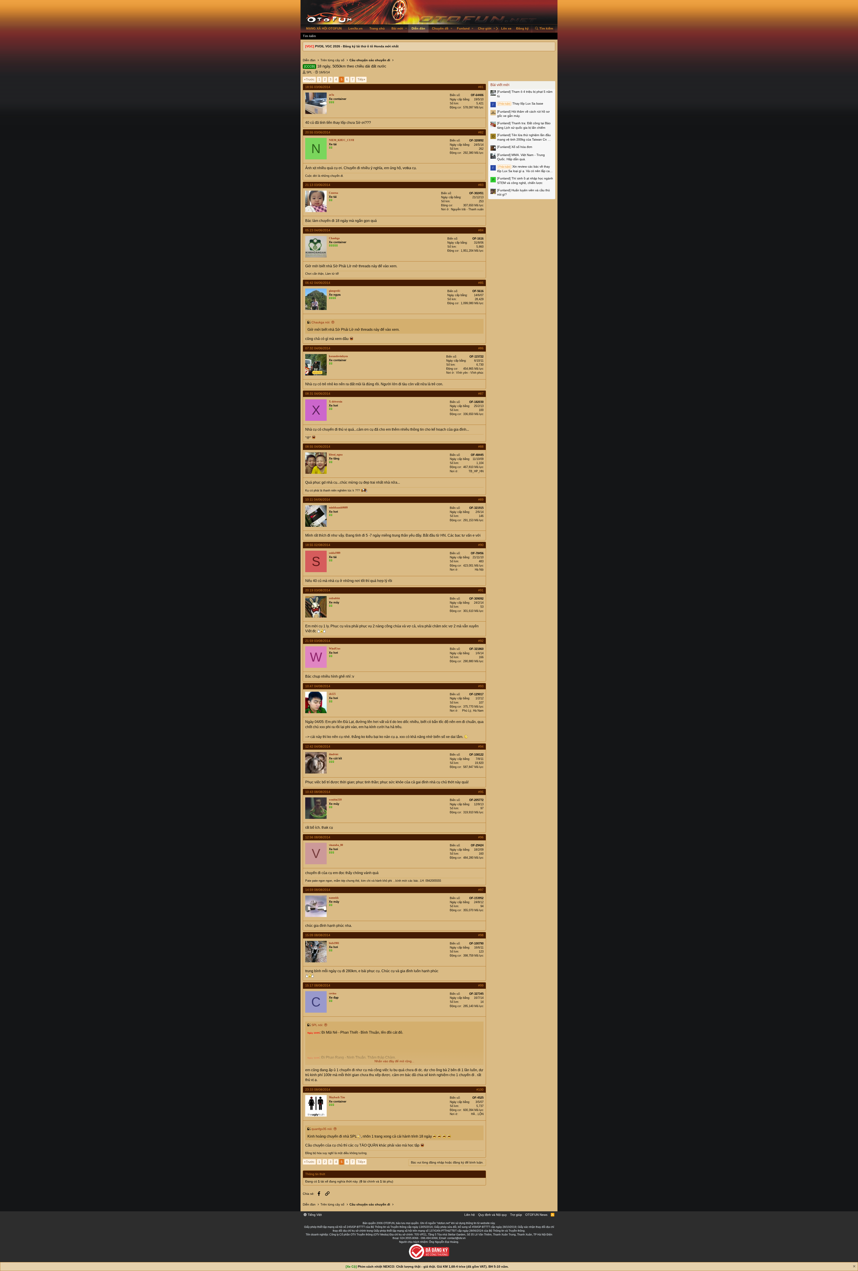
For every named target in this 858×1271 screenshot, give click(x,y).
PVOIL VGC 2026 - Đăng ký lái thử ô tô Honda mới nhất (357, 46)
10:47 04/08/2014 (317, 686)
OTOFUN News (536, 1214)
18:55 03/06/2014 (317, 87)
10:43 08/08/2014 (317, 792)
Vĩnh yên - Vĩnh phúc (470, 372)
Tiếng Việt (314, 1214)
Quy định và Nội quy (492, 1214)
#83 (481, 185)
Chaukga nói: (320, 322)
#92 (481, 641)
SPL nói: (317, 1025)
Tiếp (361, 79)
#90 (481, 545)
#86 (481, 348)
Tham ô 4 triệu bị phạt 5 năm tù (525, 94)
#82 (481, 132)
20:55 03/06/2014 (317, 132)
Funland (463, 28)
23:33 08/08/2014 (317, 1089)
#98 (481, 935)
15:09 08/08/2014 (317, 935)
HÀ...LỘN (477, 1114)
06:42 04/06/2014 (317, 283)
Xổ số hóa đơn (514, 147)
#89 (481, 499)
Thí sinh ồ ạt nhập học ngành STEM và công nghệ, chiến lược (525, 181)
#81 (481, 87)
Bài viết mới (499, 85)
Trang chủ (377, 28)
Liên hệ (469, 1214)
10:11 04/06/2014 (317, 499)
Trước (310, 79)
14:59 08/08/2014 (317, 890)
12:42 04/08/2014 (317, 746)
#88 (481, 446)
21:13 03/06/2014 (317, 185)
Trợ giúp (516, 1214)
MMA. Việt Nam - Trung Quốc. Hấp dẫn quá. (521, 157)
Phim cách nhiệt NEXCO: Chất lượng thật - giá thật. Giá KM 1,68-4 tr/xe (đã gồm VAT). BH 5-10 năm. (433, 1266)
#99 (481, 985)
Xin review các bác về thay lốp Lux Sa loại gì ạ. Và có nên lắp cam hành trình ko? (524, 169)
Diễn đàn (418, 28)
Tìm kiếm (309, 36)
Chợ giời (484, 28)
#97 (481, 890)
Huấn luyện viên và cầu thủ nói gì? (523, 192)
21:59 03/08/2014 (317, 641)
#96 (481, 837)
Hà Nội (479, 569)
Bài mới (397, 28)
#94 (481, 746)
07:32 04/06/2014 (317, 348)
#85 (481, 283)
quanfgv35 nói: (321, 1129)
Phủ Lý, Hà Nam (473, 710)
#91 (481, 590)
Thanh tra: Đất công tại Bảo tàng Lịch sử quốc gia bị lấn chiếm (524, 125)
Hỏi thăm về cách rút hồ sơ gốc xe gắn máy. (523, 114)
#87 (481, 393)
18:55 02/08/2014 (317, 545)
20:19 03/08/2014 (317, 590)
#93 (481, 686)
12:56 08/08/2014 (317, 837)
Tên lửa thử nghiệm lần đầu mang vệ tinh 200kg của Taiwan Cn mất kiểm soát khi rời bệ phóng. (525, 137)
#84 (481, 230)
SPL (309, 72)
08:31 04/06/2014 (317, 393)
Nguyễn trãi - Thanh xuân (467, 209)
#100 (480, 1089)
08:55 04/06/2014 (317, 446)
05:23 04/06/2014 (317, 230)
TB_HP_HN (476, 471)
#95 (481, 792)
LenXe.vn (355, 28)
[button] (406, 29)
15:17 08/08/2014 (317, 985)
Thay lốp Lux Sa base (520, 103)
